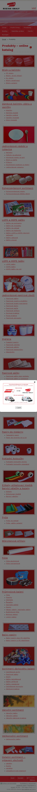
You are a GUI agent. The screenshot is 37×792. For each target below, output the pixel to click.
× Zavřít (18, 407)
